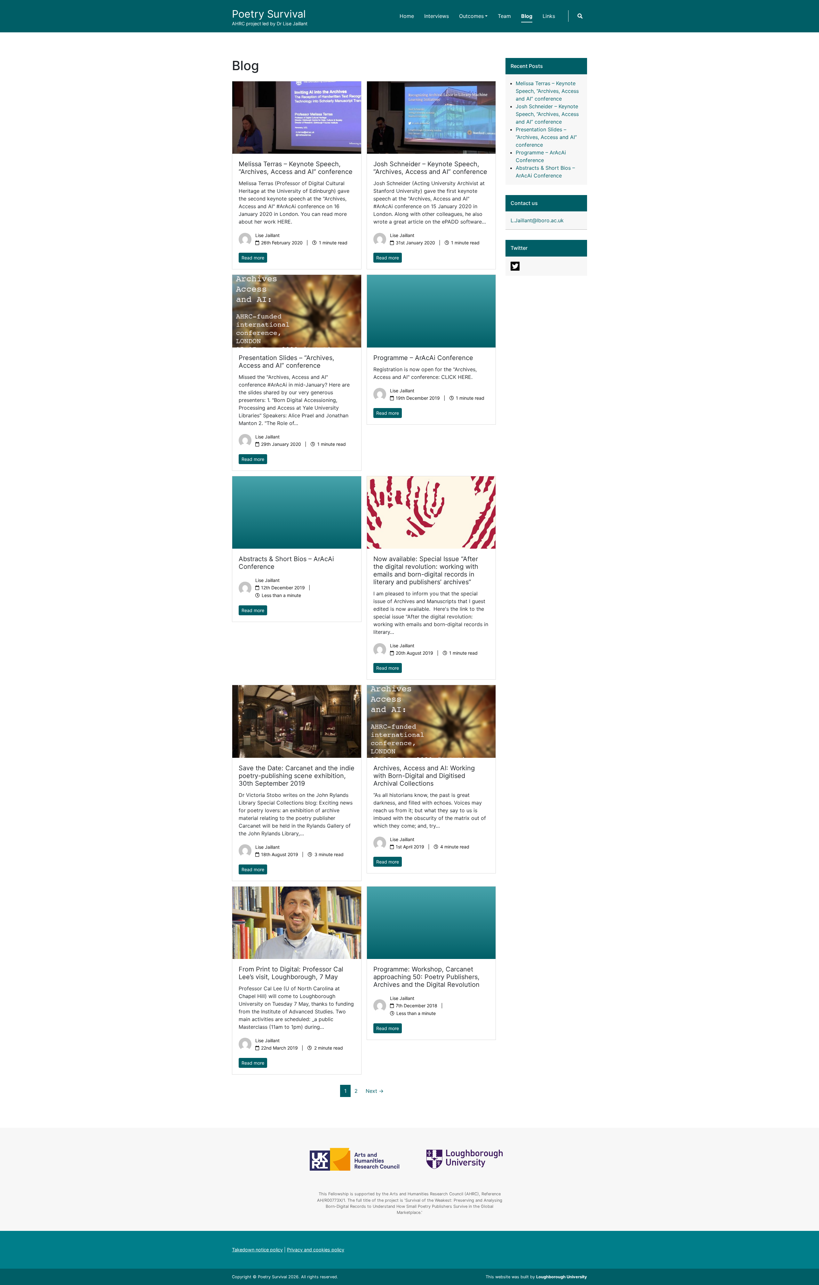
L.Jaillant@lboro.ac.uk (537, 220)
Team (504, 16)
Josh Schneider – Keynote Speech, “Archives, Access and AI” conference (547, 114)
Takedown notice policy (257, 1249)
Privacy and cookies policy (315, 1249)
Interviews (436, 16)
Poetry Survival (269, 14)
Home (407, 16)
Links (549, 16)
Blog (526, 16)
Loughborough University (561, 1276)
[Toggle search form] (580, 16)
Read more (253, 257)
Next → (375, 1091)
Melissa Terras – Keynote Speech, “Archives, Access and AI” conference (547, 91)
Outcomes (471, 16)
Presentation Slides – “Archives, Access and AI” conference (546, 137)
